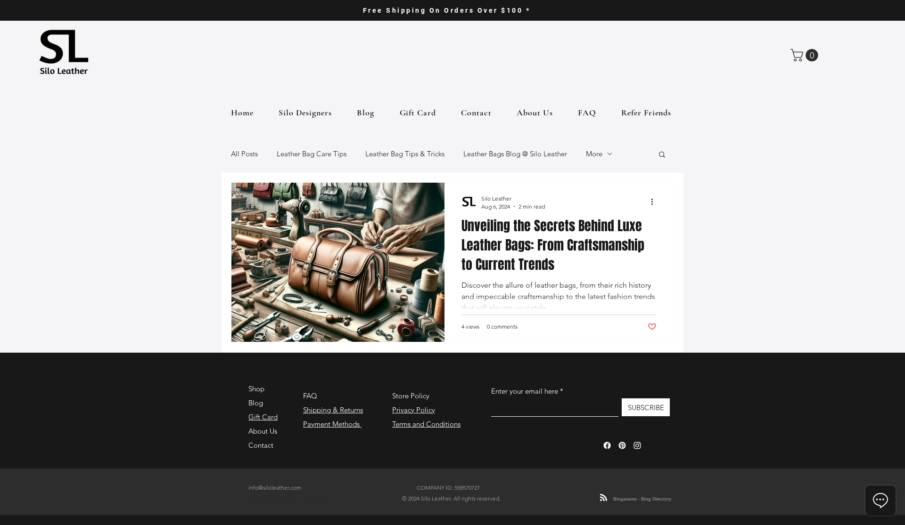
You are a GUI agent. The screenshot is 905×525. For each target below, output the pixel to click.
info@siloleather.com (274, 487)
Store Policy (410, 395)
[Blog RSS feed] (603, 498)
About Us (262, 431)
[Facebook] (607, 445)
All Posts (244, 153)
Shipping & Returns (333, 409)
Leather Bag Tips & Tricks (404, 153)
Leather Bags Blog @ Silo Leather (515, 153)
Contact (260, 445)
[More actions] (655, 202)
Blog (255, 402)
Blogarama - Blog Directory (642, 498)
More (594, 153)
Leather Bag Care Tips (311, 153)
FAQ (310, 395)
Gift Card (263, 416)
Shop (256, 388)
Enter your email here (524, 391)
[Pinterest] (622, 445)
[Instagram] (637, 445)
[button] (805, 55)
